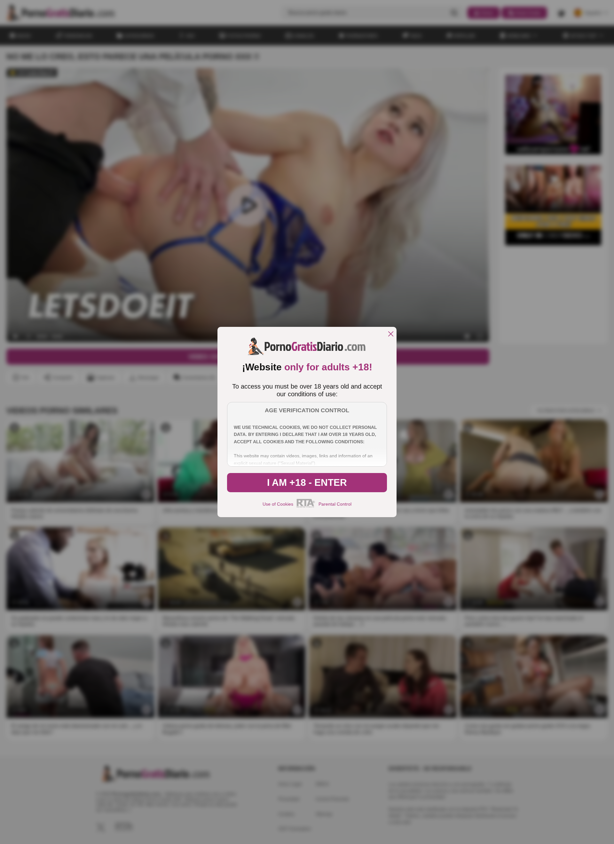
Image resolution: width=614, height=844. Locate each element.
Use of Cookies (278, 504)
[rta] (305, 506)
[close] (390, 334)
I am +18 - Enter (307, 482)
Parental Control (335, 504)
